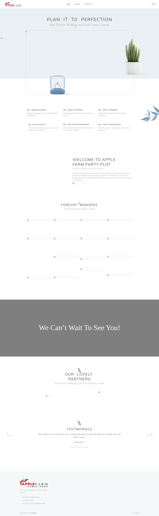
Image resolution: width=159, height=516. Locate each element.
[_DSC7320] (92, 227)
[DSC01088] (119, 264)
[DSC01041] (119, 227)
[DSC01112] (39, 227)
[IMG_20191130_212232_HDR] (66, 285)
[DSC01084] (66, 227)
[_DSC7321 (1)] (39, 285)
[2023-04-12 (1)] (119, 282)
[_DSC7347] (39, 256)
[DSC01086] (66, 246)
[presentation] (10, 435)
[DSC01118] (119, 246)
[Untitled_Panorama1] (92, 262)
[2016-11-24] (66, 265)
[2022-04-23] (92, 277)
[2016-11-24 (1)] (92, 247)
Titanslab (33, 513)
